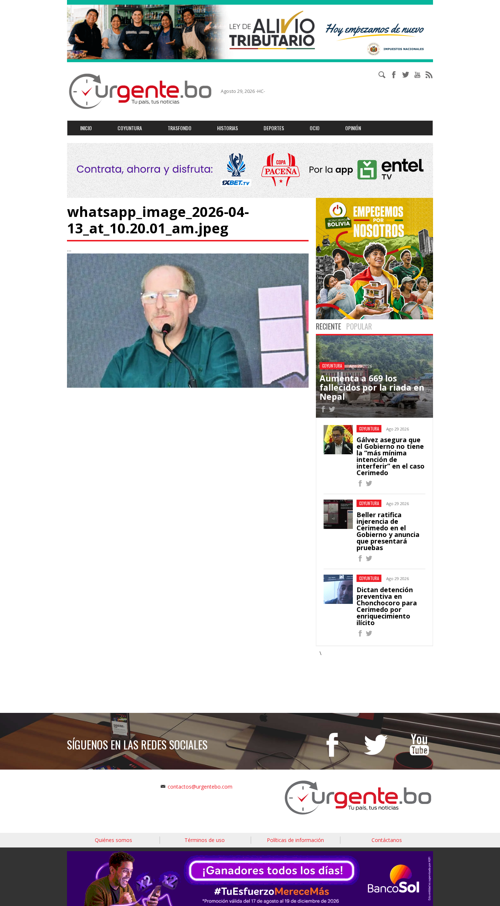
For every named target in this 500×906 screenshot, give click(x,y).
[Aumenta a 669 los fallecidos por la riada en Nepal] (323, 410)
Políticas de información (295, 840)
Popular (359, 326)
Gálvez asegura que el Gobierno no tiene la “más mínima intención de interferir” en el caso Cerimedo (391, 456)
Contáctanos (387, 840)
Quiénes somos (113, 840)
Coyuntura (129, 128)
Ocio (315, 128)
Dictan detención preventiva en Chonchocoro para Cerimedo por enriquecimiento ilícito (387, 606)
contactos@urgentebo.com (200, 786)
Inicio (86, 128)
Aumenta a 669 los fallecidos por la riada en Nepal (372, 387)
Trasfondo (179, 128)
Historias (227, 128)
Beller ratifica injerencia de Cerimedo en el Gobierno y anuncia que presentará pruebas (388, 531)
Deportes (274, 128)
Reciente (328, 326)
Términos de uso (204, 840)
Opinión (353, 128)
